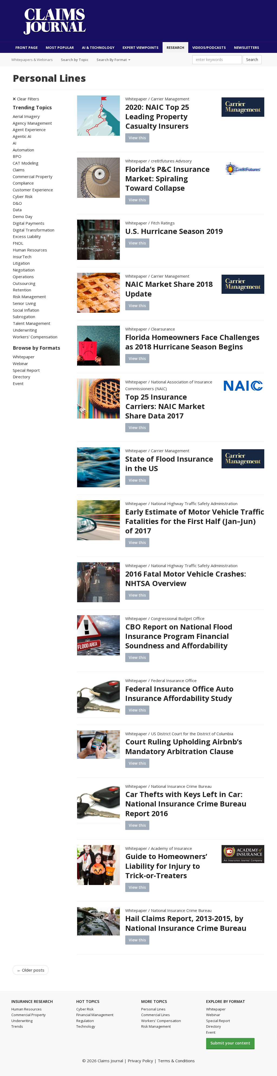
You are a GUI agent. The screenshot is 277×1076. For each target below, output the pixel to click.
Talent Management (31, 323)
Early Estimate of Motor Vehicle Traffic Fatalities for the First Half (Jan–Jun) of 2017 (194, 521)
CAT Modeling (25, 163)
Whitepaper (24, 356)
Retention (22, 289)
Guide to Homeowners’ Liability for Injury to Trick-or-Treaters (166, 865)
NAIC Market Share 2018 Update (169, 288)
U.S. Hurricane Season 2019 (174, 231)
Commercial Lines (155, 1014)
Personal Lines (153, 1009)
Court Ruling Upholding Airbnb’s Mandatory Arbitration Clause (183, 746)
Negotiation (24, 270)
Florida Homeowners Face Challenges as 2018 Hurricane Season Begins (192, 342)
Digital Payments (28, 223)
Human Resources (30, 250)
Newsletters (246, 47)
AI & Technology (98, 47)
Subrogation (24, 316)
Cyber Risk (22, 196)
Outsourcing (24, 283)
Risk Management (29, 296)
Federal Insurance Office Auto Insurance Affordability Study (179, 693)
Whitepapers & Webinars (32, 59)
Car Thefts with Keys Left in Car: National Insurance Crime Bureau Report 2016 (185, 803)
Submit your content (230, 1043)
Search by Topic (74, 59)
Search (252, 59)
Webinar (20, 363)
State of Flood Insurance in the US (169, 463)
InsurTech (22, 256)
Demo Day (22, 216)
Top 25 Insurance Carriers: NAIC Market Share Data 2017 (165, 406)
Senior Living (24, 303)
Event (18, 383)
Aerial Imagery (26, 116)
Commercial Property (32, 176)
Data (17, 209)
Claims (19, 169)
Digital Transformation (33, 230)
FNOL (18, 243)
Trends (17, 1026)
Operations (23, 276)
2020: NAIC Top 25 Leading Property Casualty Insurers (157, 116)
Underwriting (25, 330)
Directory (21, 376)
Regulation (85, 1020)
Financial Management (94, 1014)
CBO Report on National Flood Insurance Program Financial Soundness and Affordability (178, 636)
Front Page (26, 47)
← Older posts (30, 970)
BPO (17, 156)
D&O (17, 203)
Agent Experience (29, 129)
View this (137, 137)
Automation (23, 149)
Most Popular (60, 47)
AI (15, 143)
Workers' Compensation (35, 336)
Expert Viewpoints (141, 47)
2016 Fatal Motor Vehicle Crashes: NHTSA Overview (185, 578)
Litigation (21, 263)
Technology (85, 1026)
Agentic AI (22, 136)
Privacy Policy (140, 1060)
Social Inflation (26, 310)
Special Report (26, 370)
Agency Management (32, 123)
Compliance (23, 183)
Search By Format (112, 59)
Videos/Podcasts (209, 47)
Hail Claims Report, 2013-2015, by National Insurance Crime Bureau (185, 923)
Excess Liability (27, 236)
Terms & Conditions (176, 1060)
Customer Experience (33, 189)
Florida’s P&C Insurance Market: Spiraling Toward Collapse (167, 178)
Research (175, 47)
